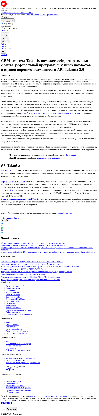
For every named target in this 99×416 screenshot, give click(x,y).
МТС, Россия (41, 269)
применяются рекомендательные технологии (48, 396)
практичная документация (48, 158)
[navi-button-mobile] (3, 52)
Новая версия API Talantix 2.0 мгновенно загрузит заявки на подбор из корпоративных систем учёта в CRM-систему (49, 252)
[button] (3, 44)
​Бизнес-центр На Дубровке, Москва (57, 272)
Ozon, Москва (54, 264)
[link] (5, 38)
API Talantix (6, 170)
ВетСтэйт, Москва (52, 277)
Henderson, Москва (55, 262)
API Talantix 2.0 (7, 190)
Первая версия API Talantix (13, 182)
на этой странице (65, 213)
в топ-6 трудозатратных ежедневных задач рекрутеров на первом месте (51, 113)
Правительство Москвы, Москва (66, 266)
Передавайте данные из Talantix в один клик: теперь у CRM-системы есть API (33, 245)
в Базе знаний (70, 155)
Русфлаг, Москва (38, 274)
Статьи (4, 55)
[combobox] (11, 409)
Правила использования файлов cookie (42, 15)
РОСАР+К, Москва (52, 280)
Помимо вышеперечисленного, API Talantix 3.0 (21, 199)
